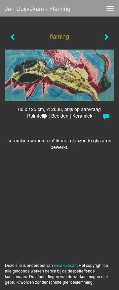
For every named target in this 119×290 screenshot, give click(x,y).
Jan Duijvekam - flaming (37, 8)
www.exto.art (65, 265)
